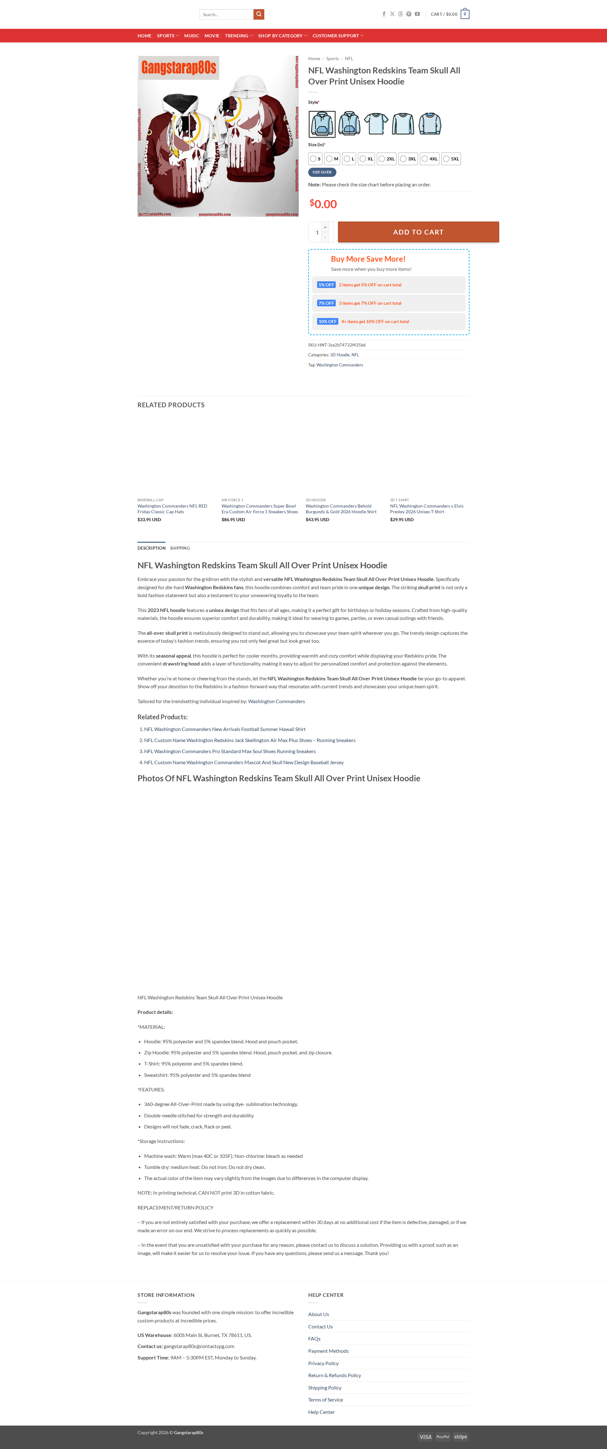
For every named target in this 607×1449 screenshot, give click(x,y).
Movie (212, 35)
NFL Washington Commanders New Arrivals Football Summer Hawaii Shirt (225, 729)
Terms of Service (325, 1399)
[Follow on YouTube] (417, 14)
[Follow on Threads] (400, 14)
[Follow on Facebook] (384, 14)
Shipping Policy (324, 1387)
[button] (450, 14)
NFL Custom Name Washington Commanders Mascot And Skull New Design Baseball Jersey (244, 762)
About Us (318, 1314)
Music (191, 35)
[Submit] (259, 14)
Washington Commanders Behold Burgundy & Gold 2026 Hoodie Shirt (341, 509)
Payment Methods (328, 1351)
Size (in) (317, 144)
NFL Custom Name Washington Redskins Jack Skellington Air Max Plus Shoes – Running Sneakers (250, 740)
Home (144, 35)
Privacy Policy (323, 1363)
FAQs (314, 1338)
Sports (166, 35)
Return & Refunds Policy (334, 1375)
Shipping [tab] (180, 548)
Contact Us (320, 1326)
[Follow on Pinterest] (408, 14)
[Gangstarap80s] (164, 14)
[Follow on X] (392, 14)
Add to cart (418, 232)
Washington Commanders (339, 364)
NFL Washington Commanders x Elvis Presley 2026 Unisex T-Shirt (426, 509)
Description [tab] (152, 548)
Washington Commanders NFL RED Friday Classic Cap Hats (172, 509)
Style (314, 102)
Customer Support (336, 35)
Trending (236, 35)
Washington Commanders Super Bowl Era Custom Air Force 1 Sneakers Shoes (260, 509)
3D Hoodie (340, 354)
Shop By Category (280, 35)
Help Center (321, 1412)
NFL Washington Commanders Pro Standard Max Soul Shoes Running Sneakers (230, 751)
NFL (349, 58)
